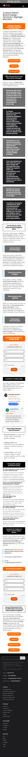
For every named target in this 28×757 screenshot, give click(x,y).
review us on (12, 404)
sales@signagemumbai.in (15, 678)
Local (4, 746)
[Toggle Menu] (23, 6)
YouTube (16, 550)
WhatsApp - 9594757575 (14, 1)
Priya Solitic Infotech (16, 409)
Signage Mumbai (14, 394)
